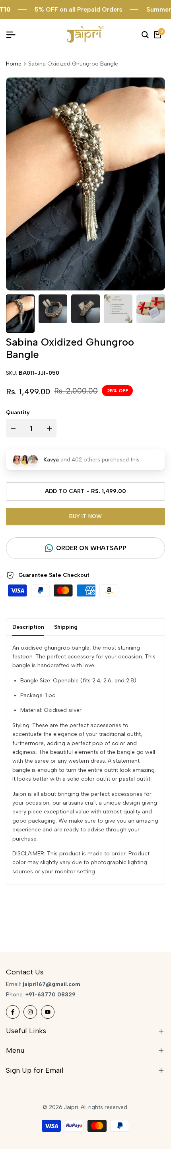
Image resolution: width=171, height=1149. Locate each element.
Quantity (18, 412)
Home (13, 63)
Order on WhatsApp (91, 548)
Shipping (66, 627)
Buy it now (85, 516)
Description (28, 627)
